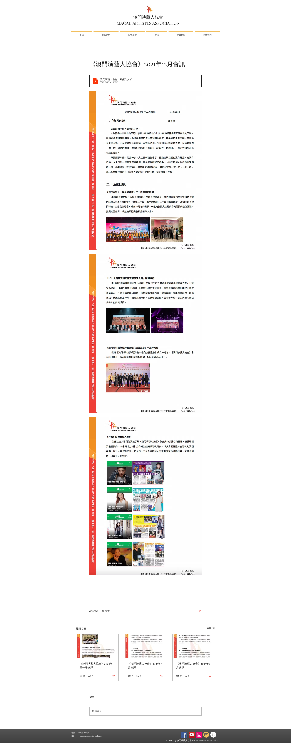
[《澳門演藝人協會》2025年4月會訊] (193, 646)
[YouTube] (192, 735)
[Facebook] (184, 735)
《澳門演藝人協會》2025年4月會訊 (193, 665)
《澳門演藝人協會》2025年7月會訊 (145, 665)
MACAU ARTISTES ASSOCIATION (148, 23)
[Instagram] (199, 735)
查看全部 (211, 628)
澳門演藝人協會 (148, 17)
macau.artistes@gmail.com (90, 736)
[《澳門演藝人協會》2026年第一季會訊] (97, 646)
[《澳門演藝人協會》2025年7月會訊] (145, 646)
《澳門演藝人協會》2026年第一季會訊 (96, 665)
